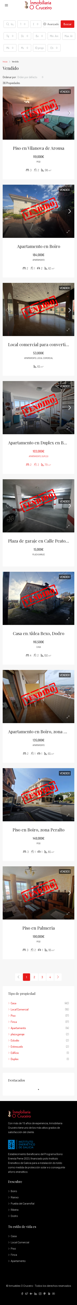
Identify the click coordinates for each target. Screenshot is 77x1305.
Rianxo (15, 1197)
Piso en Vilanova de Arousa (38, 148)
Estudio (15, 1040)
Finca (14, 1022)
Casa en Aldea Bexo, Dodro (38, 633)
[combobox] (22, 24)
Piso (13, 1015)
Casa (13, 1003)
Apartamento (18, 1028)
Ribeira (14, 1209)
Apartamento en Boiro (38, 246)
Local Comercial (19, 1009)
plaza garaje (18, 1034)
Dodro (14, 1216)
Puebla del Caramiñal (22, 1203)
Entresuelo (17, 1046)
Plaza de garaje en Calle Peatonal (40, 541)
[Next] (58, 977)
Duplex (14, 1059)
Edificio (15, 1053)
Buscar (67, 24)
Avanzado (53, 24)
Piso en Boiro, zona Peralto (38, 829)
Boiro (14, 1191)
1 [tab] (40, 1089)
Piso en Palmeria (38, 928)
